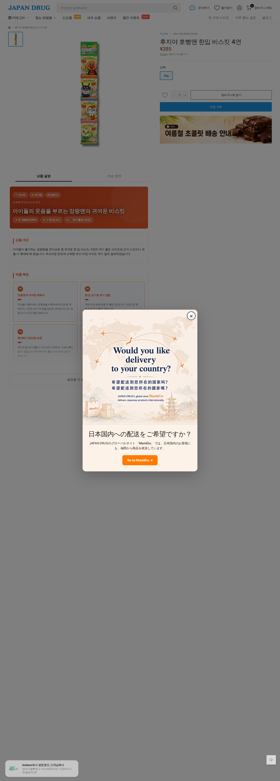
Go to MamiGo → (140, 460)
